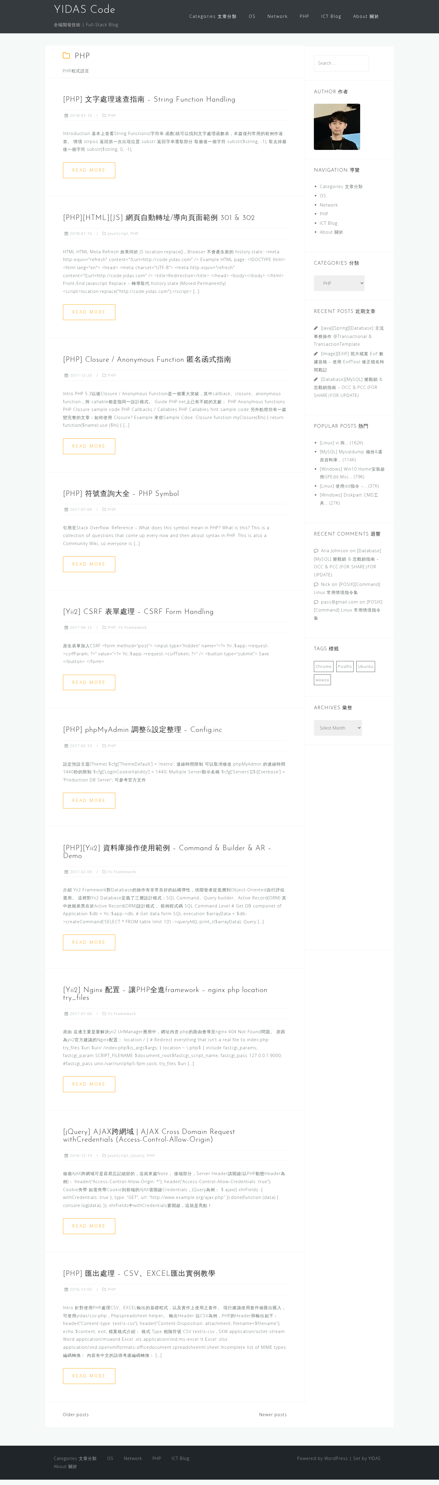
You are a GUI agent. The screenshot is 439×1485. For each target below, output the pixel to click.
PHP (304, 16)
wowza (322, 679)
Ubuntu (365, 666)
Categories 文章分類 (213, 16)
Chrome (324, 666)
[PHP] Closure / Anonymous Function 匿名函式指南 (147, 360)
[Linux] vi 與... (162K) (341, 443)
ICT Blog (331, 16)
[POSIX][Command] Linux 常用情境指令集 (348, 610)
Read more (89, 170)
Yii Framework (133, 627)
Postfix (345, 666)
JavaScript (118, 233)
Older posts (76, 1414)
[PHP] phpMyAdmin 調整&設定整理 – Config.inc (142, 730)
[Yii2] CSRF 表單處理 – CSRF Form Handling (138, 612)
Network (278, 16)
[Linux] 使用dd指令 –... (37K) (349, 486)
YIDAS (375, 1458)
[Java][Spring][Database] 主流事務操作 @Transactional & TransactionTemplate (349, 336)
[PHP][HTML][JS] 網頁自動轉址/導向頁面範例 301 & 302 (159, 218)
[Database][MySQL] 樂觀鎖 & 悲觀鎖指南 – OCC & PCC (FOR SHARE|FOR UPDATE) (348, 387)
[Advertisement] (349, 851)
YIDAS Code (85, 10)
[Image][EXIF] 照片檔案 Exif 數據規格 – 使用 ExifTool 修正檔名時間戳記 (349, 362)
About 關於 (366, 16)
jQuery (138, 1155)
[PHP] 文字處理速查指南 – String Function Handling (149, 99)
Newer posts (273, 1414)
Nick (325, 584)
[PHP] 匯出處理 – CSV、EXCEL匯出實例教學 (139, 1274)
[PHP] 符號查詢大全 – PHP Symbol (121, 494)
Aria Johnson (335, 550)
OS (252, 16)
